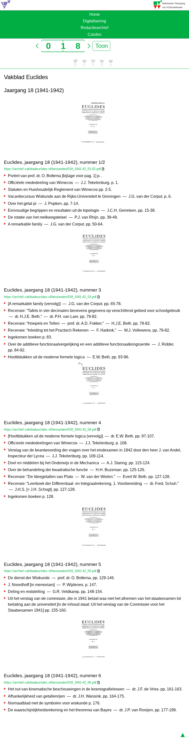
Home (94, 14)
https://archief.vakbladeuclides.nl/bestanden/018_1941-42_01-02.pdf (52, 169)
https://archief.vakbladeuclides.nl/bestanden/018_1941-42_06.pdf (50, 682)
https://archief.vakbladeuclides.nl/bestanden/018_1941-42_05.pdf (50, 571)
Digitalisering (94, 21)
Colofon (94, 34)
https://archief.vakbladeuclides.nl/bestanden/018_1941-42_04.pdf (50, 429)
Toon (101, 45)
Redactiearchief (94, 28)
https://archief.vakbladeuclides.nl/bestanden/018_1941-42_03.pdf (50, 297)
